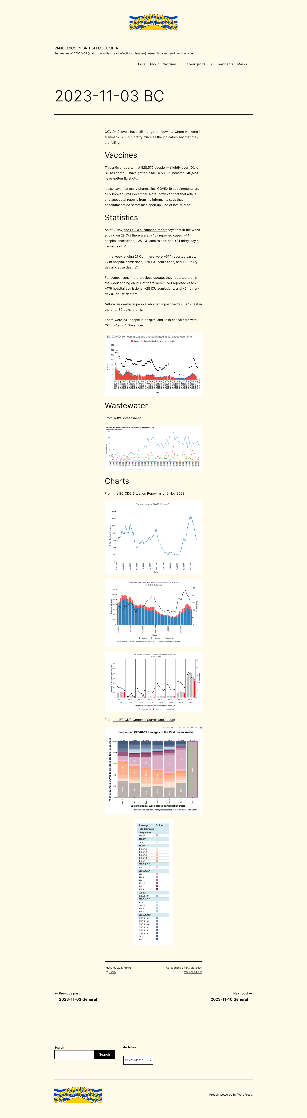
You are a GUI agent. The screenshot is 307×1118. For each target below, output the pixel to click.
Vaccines (170, 64)
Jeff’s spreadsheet (127, 418)
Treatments (224, 64)
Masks (242, 64)
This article (113, 167)
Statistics (196, 967)
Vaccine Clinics (193, 972)
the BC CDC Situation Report (135, 493)
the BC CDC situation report (145, 230)
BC (187, 967)
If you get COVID (199, 64)
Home (141, 64)
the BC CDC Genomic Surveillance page (143, 720)
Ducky (112, 972)
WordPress (244, 1094)
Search (59, 1047)
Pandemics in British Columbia (86, 48)
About (154, 64)
